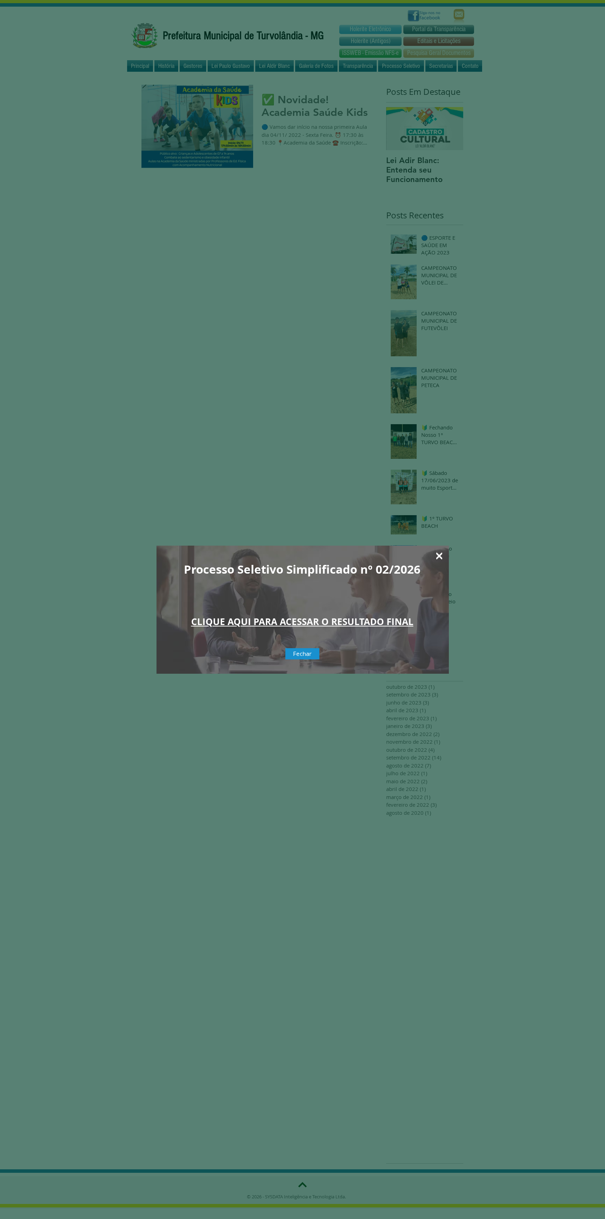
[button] (439, 556)
